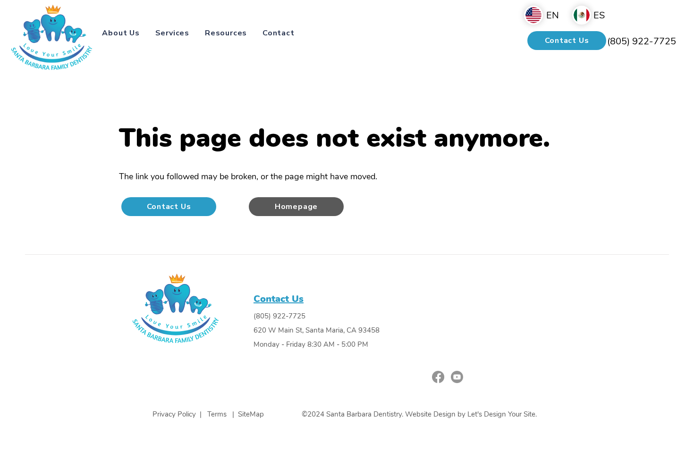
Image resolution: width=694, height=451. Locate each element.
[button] (120, 33)
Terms (217, 414)
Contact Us (279, 298)
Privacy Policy (175, 414)
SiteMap (251, 414)
